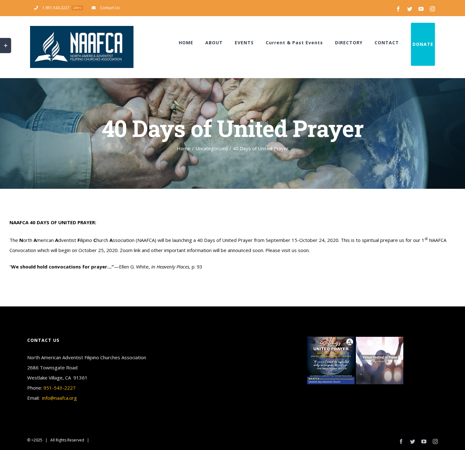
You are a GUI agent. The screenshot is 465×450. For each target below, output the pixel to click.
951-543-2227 (59, 388)
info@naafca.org (59, 398)
